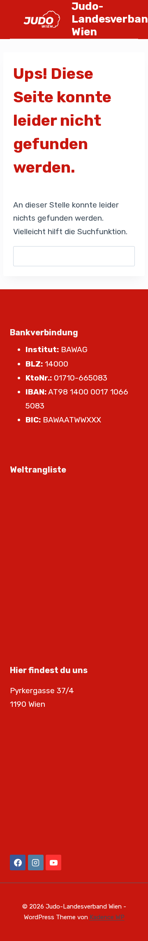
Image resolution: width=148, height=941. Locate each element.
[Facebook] (17, 862)
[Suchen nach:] (74, 256)
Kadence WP (107, 917)
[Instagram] (36, 862)
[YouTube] (53, 862)
